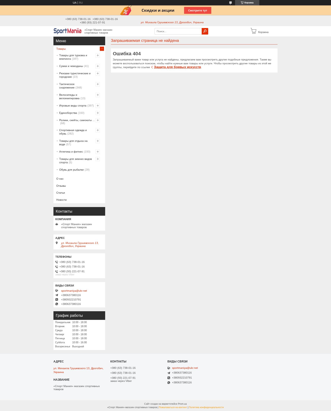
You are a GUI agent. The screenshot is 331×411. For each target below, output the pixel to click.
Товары (61, 48)
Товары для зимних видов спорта (75, 160)
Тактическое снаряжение (67, 86)
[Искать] (205, 31)
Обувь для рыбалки (71, 169)
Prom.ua (182, 404)
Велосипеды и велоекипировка (69, 96)
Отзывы (61, 185)
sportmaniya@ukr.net (74, 290)
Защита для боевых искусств (177, 67)
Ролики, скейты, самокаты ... (77, 120)
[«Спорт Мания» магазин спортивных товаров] (67, 31)
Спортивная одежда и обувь (73, 132)
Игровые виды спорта (72, 105)
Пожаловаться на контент (173, 407)
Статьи (60, 192)
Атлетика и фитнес (71, 151)
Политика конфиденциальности (206, 407)
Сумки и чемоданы (71, 66)
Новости (61, 199)
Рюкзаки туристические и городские (75, 75)
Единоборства (68, 112)
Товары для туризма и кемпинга (73, 57)
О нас (60, 178)
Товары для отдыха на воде (73, 142)
